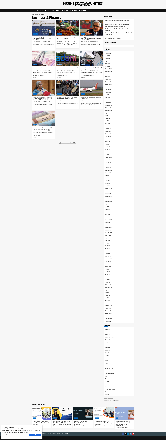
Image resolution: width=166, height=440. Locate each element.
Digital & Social (108, 344)
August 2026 (108, 53)
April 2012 (107, 300)
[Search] (133, 10)
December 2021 (108, 102)
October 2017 (108, 230)
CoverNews (87, 438)
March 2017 (107, 248)
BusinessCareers (108, 339)
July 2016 (107, 269)
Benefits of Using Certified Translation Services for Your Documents (117, 29)
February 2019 (108, 188)
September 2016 (108, 263)
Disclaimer (43, 433)
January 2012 (108, 308)
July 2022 (107, 94)
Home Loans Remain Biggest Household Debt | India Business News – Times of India (43, 128)
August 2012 (108, 290)
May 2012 (107, 297)
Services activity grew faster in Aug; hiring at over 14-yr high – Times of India (67, 98)
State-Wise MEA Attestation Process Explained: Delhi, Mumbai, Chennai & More (119, 33)
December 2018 (108, 193)
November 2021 (108, 105)
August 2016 (108, 266)
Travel (106, 391)
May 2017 (107, 243)
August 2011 (108, 321)
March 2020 (107, 154)
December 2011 (108, 310)
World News (73, 10)
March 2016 (107, 279)
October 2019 (108, 167)
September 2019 (108, 170)
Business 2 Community (37, 41)
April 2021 (107, 123)
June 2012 (107, 295)
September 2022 (108, 89)
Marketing (40, 10)
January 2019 (108, 191)
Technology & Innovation (110, 389)
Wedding (107, 394)
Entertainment (56, 10)
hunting (107, 365)
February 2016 (108, 282)
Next (74, 142)
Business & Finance (109, 337)
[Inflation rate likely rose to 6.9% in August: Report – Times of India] (67, 28)
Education (107, 350)
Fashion (107, 355)
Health (106, 363)
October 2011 (108, 316)
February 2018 (108, 219)
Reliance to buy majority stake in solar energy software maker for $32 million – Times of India (42, 38)
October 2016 (108, 261)
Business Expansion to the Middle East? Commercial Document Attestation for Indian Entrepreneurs (119, 37)
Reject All (22, 434)
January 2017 (108, 253)
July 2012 (107, 292)
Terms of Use (60, 433)
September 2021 (108, 110)
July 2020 (107, 144)
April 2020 (107, 152)
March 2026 (107, 55)
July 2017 (107, 237)
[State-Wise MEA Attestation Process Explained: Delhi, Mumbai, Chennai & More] (104, 413)
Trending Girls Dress (108, 398)
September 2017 (108, 232)
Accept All (35, 434)
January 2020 (108, 159)
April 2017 (107, 245)
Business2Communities (83, 3)
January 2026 (108, 58)
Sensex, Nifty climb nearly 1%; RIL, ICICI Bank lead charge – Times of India (91, 68)
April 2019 (107, 183)
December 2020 (108, 133)
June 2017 (107, 240)
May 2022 (107, 100)
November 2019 (108, 165)
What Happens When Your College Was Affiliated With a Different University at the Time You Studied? (117, 25)
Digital (34, 10)
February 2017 (108, 250)
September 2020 (108, 139)
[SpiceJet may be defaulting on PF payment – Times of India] (91, 88)
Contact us (66, 433)
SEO (106, 386)
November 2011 (108, 313)
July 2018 (107, 206)
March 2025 (107, 66)
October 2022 (108, 87)
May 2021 (107, 120)
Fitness (106, 360)
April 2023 (107, 76)
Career (106, 342)
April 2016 (107, 277)
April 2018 (107, 214)
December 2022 (108, 81)
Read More (34, 48)
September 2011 (108, 318)
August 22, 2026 (44, 425)
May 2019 (107, 180)
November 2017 (108, 227)
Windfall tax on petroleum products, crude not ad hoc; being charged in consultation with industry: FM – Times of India (42, 98)
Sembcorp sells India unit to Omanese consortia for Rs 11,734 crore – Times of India (43, 68)
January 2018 (108, 222)
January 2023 (108, 79)
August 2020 (108, 141)
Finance (83, 33)
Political (107, 381)
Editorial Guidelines (51, 433)
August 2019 (108, 172)
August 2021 (108, 113)
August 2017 (108, 235)
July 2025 (107, 61)
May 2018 (107, 211)
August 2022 (108, 92)
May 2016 (107, 274)
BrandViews (82, 10)
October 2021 (108, 107)
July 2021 (107, 115)
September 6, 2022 (46, 41)
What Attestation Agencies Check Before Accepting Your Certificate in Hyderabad (117, 21)
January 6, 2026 (108, 425)
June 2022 (107, 97)
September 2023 (108, 71)
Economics (35, 33)
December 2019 (108, 162)
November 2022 (108, 84)
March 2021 (107, 126)
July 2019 (107, 175)
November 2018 (108, 196)
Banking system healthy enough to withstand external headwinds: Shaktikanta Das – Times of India (91, 38)
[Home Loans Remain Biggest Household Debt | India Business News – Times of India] (43, 118)
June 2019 (107, 178)
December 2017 (108, 224)
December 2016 (108, 256)
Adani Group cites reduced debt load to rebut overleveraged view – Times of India (67, 68)
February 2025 (108, 68)
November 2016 (108, 258)
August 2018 (108, 204)
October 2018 (108, 198)
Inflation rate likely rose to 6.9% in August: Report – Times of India (67, 37)
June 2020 (107, 146)
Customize (8, 434)
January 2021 (108, 131)
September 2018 (108, 201)
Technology (65, 10)
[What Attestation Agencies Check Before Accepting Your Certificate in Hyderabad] (41, 413)
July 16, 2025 (125, 427)
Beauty (106, 331)
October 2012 (108, 284)
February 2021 (108, 128)
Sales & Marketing (109, 384)
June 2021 (107, 118)
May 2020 (107, 149)
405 (71, 142)
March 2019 (107, 185)
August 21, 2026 (64, 425)
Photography (108, 378)
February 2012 (108, 305)
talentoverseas (56, 425)
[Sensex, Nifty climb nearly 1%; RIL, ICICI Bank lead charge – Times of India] (91, 58)
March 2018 (107, 217)
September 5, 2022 (94, 41)
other (106, 376)
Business (47, 10)
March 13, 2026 (87, 425)
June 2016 (107, 271)
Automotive (107, 329)
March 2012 (107, 303)
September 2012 (108, 287)
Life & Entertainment (109, 373)
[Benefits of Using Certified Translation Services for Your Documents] (83, 413)
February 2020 (108, 157)
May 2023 (107, 74)
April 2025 (107, 63)
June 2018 (107, 209)
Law (106, 371)
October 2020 (108, 136)
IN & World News (109, 368)
